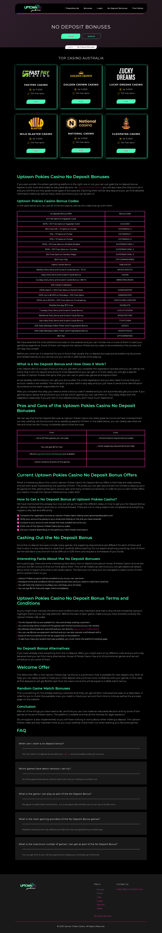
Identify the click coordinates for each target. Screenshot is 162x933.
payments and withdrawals (49, 454)
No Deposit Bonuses (117, 8)
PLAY (36, 102)
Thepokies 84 (72, 8)
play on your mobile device (86, 629)
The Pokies (137, 8)
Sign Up (91, 36)
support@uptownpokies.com (130, 889)
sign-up (66, 754)
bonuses (62, 342)
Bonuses (88, 8)
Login (100, 8)
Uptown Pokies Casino (90, 187)
